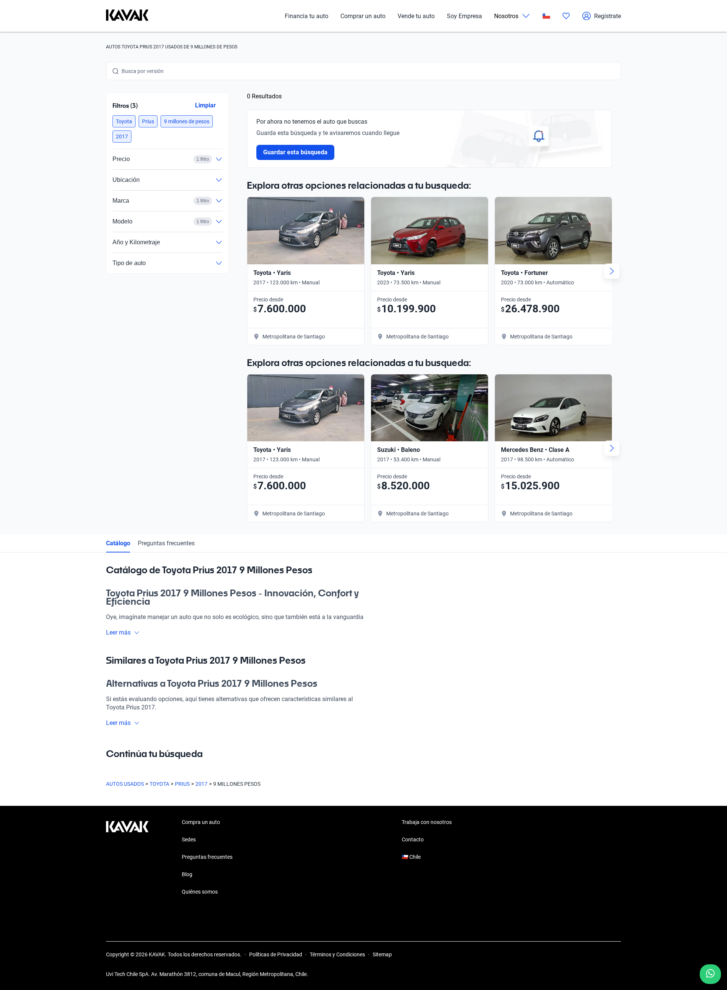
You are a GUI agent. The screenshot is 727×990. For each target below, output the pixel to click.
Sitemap (382, 954)
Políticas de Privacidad (275, 954)
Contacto (413, 839)
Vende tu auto (416, 16)
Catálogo (118, 543)
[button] (124, 121)
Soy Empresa (464, 16)
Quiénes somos (200, 892)
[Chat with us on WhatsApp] (710, 974)
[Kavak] (127, 15)
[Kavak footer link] (127, 857)
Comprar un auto (362, 16)
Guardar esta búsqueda (295, 152)
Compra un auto (201, 822)
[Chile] (546, 16)
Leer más (118, 632)
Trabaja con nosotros (427, 822)
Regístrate (607, 16)
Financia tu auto (306, 16)
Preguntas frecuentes (166, 543)
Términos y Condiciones (337, 954)
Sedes (189, 839)
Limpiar (205, 105)
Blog (187, 874)
